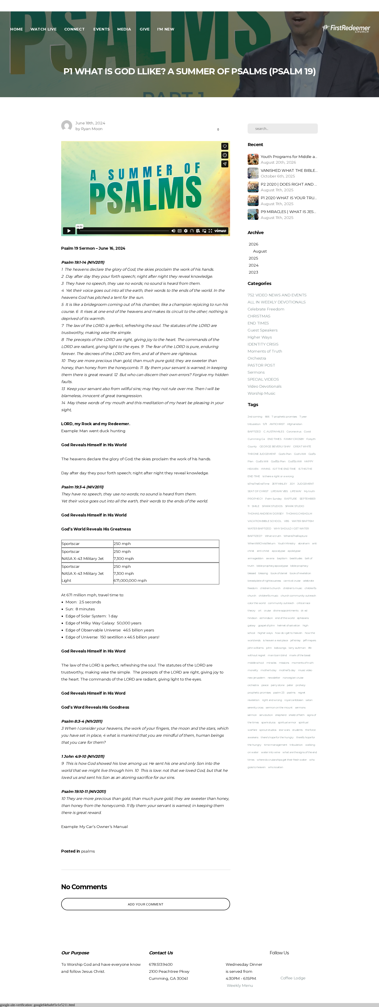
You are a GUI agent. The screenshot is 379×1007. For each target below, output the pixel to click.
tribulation (296, 744)
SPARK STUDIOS (272, 506)
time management (275, 744)
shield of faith (296, 715)
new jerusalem (256, 677)
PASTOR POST (261, 365)
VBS (286, 521)
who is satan (275, 767)
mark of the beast (300, 655)
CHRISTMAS (259, 316)
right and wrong (272, 700)
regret (301, 692)
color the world (256, 603)
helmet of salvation (288, 625)
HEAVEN (253, 468)
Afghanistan (294, 424)
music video (305, 670)
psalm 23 (278, 692)
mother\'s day (287, 670)
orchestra (253, 685)
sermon (252, 715)
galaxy (252, 625)
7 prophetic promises (284, 416)
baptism (282, 558)
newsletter (274, 677)
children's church (270, 588)
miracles (271, 662)
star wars (284, 729)
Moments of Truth (265, 351)
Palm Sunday (273, 498)
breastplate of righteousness (264, 580)
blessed (252, 573)
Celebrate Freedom (266, 309)
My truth (309, 491)
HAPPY (308, 461)
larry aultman (297, 647)
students (297, 729)
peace (264, 685)
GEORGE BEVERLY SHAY (275, 446)
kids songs (280, 647)
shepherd (280, 715)
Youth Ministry (286, 543)
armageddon (255, 558)
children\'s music (268, 595)
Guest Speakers (263, 330)
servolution (266, 715)
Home (16, 29)
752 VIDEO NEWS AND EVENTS (277, 295)
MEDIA (124, 29)
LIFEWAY (295, 491)
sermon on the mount (279, 707)
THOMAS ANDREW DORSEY (266, 513)
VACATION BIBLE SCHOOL (264, 521)
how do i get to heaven (288, 632)
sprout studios (267, 729)
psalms (88, 851)
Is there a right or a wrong (278, 476)
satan (309, 700)
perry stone (277, 685)
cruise (267, 610)
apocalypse (278, 550)
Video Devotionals (265, 386)
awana (270, 558)
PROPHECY (255, 498)
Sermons (256, 372)
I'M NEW (166, 29)
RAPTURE (290, 498)
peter (290, 685)
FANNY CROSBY (294, 439)
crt (259, 610)
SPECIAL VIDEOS (263, 379)
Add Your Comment (146, 904)
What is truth (273, 536)
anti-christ (263, 550)
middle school (256, 662)
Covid (307, 431)
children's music (292, 588)
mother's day (268, 670)
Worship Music (261, 393)
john (269, 647)
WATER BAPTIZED (259, 528)
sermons (300, 707)
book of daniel (279, 573)
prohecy (301, 685)
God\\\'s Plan (278, 461)
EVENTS (101, 29)
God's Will (300, 453)
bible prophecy (299, 565)
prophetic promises (259, 692)
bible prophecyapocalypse (272, 565)
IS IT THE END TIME (284, 468)
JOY (292, 483)
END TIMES (258, 323)
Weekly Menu (240, 985)
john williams (256, 647)
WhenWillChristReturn (261, 543)
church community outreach (298, 595)
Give (145, 29)
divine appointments (285, 610)
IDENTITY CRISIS (263, 344)
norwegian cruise (293, 677)
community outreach (281, 603)
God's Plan (285, 453)
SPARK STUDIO (294, 506)
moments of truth (303, 662)
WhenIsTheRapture (295, 536)
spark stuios (268, 722)
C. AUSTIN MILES (273, 431)
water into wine (270, 752)
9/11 (265, 424)
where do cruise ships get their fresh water (282, 759)
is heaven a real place (275, 640)
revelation (253, 700)
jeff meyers (309, 640)
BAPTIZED (254, 431)
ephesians (303, 618)
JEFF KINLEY (279, 483)
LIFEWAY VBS (279, 491)
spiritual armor (287, 722)
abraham (304, 543)
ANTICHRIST (277, 424)
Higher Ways (260, 337)
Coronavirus (293, 431)
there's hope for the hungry (277, 737)
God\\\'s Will (295, 461)
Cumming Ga (256, 439)
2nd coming (255, 416)
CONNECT (75, 29)
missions (284, 662)
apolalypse (294, 550)
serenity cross (255, 707)
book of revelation (300, 573)
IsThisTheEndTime (258, 483)
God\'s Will (262, 461)
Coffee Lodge (293, 978)
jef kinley (295, 640)
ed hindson (266, 618)
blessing (263, 573)
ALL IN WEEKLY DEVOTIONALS (277, 302)
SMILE (255, 506)
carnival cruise (292, 580)
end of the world (285, 618)
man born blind (277, 655)
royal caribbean (293, 700)
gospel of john (266, 625)
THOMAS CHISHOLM (299, 513)
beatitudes (296, 558)
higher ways (265, 632)
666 (267, 416)
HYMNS (265, 468)
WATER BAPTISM (303, 521)
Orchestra (257, 358)
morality (253, 670)
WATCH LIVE (43, 29)
